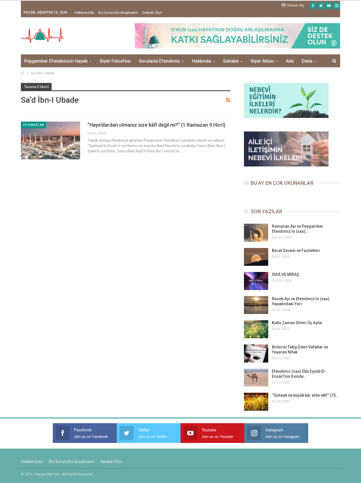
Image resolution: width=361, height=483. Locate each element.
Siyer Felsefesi (115, 61)
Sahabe (231, 61)
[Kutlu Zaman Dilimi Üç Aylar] (256, 329)
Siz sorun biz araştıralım (118, 12)
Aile (290, 61)
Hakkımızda (84, 12)
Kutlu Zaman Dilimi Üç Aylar (297, 322)
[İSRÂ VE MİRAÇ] (256, 281)
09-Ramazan (33, 125)
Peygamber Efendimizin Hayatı (56, 61)
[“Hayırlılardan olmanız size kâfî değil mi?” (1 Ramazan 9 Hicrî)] (50, 140)
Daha (307, 61)
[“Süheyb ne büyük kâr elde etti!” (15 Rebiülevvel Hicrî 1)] (256, 402)
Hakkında (201, 61)
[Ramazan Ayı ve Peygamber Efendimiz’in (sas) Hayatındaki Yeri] (256, 233)
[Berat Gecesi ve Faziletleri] (256, 257)
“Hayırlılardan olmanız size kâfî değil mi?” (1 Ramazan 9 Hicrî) (156, 125)
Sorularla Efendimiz (159, 61)
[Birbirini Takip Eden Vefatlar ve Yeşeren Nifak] (256, 353)
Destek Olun (152, 12)
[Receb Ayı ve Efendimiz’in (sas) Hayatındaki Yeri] (256, 305)
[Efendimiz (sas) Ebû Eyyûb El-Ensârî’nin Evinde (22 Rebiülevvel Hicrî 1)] (256, 378)
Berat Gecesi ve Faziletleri (296, 250)
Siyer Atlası (262, 61)
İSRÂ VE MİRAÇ (285, 274)
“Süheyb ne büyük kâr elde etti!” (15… (305, 395)
